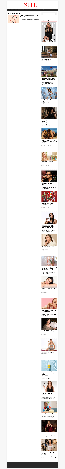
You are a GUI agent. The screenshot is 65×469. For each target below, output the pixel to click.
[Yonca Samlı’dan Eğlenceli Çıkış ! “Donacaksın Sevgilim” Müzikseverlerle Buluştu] (49, 265)
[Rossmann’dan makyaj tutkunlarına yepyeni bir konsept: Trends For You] (49, 223)
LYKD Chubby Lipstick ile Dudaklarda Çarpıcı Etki (29, 16)
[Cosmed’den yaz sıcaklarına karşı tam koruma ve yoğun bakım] (49, 370)
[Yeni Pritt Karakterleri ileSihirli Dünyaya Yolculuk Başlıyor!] (49, 201)
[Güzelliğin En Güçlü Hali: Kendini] (49, 391)
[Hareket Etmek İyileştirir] (49, 350)
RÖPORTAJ (28, 9)
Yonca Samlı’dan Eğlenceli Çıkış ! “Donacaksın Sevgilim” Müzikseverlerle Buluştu (49, 268)
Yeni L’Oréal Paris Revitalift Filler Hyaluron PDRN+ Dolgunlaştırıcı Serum (48, 290)
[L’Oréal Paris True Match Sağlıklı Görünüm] (49, 245)
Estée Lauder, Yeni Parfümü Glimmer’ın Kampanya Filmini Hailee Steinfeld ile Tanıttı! (48, 332)
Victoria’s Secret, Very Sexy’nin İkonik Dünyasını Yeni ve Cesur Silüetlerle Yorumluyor (49, 142)
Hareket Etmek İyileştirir (47, 352)
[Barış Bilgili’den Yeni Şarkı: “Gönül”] (49, 181)
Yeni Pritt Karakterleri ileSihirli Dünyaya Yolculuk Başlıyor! (48, 205)
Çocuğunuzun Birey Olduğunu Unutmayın (48, 452)
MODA (14, 9)
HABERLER (9, 9)
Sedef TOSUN (28, 18)
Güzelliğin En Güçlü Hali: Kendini (47, 394)
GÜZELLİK (18, 9)
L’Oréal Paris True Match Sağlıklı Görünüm (47, 247)
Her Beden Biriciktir (46, 59)
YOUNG (39, 9)
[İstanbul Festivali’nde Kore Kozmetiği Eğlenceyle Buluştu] (49, 76)
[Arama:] (49, 14)
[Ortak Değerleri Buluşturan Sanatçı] (49, 118)
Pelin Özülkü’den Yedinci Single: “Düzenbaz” (47, 100)
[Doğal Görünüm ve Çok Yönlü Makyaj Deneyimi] (49, 308)
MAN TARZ (34, 9)
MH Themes (15, 466)
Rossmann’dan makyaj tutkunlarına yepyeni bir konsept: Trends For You (47, 226)
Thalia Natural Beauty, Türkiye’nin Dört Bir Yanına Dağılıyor (48, 163)
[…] (39, 19)
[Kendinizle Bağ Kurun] (49, 431)
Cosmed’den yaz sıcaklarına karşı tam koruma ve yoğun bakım (48, 373)
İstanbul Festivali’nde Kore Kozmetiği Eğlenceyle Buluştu (48, 79)
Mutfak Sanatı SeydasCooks (48, 413)
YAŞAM (23, 9)
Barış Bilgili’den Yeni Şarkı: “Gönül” (48, 184)
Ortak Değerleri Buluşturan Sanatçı (48, 120)
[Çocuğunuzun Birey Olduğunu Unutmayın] (49, 450)
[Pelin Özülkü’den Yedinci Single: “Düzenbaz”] (49, 98)
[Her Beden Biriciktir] (49, 57)
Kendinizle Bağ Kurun (46, 433)
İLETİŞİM (43, 9)
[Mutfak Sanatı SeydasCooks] (49, 412)
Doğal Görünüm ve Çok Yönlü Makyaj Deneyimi (48, 311)
